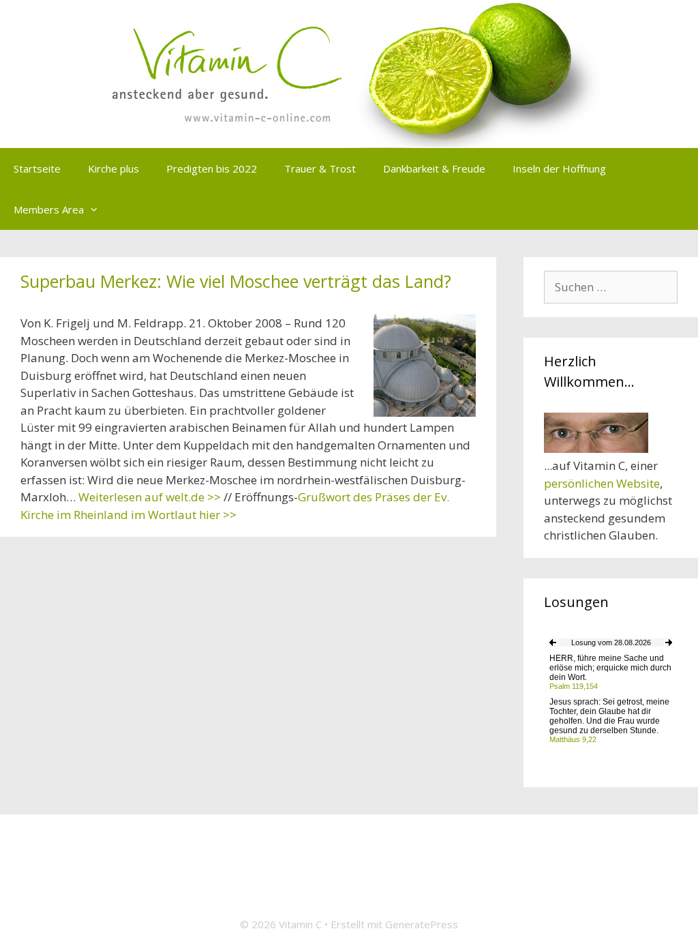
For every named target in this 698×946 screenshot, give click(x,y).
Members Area (49, 209)
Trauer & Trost (320, 168)
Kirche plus (113, 168)
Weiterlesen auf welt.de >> (149, 497)
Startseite (37, 168)
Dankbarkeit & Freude (434, 168)
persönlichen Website (602, 483)
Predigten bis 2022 (211, 168)
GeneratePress (421, 924)
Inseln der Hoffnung (559, 168)
